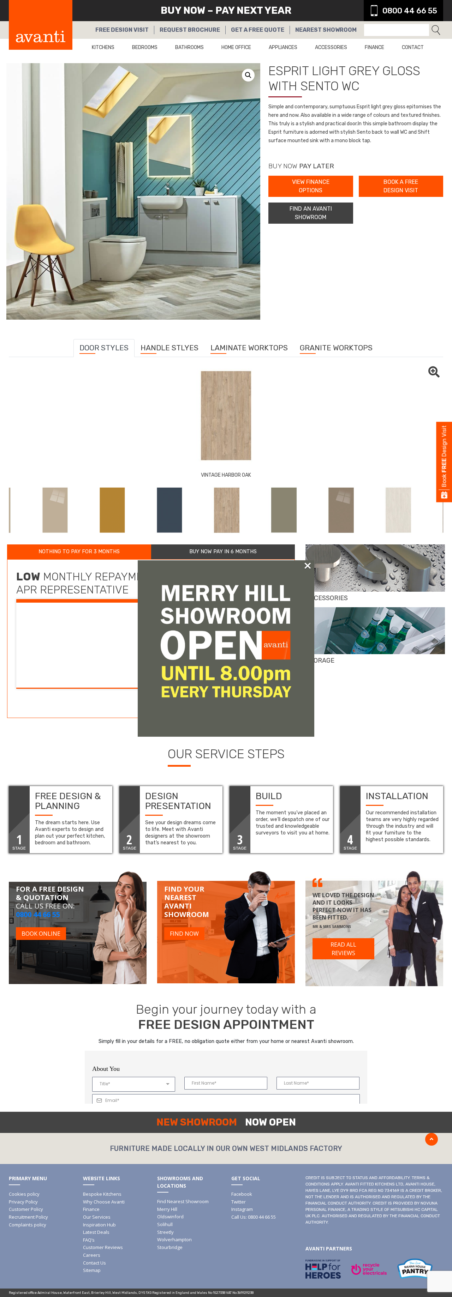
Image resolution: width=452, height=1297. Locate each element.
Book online (41, 933)
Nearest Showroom (326, 29)
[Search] (436, 30)
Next (448, 510)
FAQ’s (89, 1240)
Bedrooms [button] (144, 47)
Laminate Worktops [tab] (249, 347)
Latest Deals (96, 1232)
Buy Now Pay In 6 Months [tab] (223, 552)
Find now (184, 933)
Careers (91, 1255)
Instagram (242, 1209)
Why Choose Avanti (104, 1202)
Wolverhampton (174, 1239)
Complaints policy (27, 1224)
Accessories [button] (331, 47)
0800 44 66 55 (409, 11)
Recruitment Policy (28, 1217)
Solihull (165, 1224)
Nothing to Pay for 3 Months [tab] (79, 552)
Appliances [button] (283, 47)
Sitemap (92, 1270)
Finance (374, 47)
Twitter (238, 1202)
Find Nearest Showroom (183, 1201)
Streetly (165, 1232)
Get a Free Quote (257, 29)
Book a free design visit (400, 186)
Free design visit (122, 29)
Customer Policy (26, 1209)
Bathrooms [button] (189, 47)
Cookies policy (24, 1194)
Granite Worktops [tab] (336, 347)
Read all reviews (343, 949)
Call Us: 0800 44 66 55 (253, 1217)
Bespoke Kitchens (102, 1194)
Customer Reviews (103, 1247)
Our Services (97, 1217)
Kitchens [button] (103, 47)
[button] (248, 75)
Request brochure (190, 29)
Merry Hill (167, 1209)
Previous (3, 510)
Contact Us (94, 1263)
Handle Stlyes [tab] (169, 347)
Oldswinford (170, 1216)
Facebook (241, 1194)
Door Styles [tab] (104, 347)
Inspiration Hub (99, 1224)
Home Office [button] (236, 47)
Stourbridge (170, 1247)
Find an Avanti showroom (311, 213)
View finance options (310, 186)
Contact (413, 47)
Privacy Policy (23, 1202)
